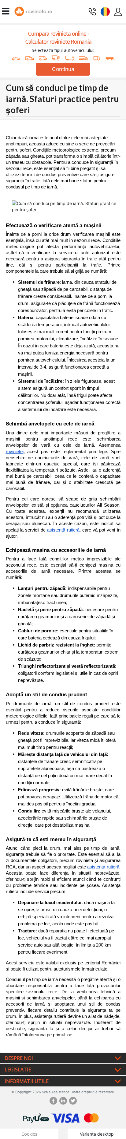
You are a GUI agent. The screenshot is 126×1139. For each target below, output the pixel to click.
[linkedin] (64, 1101)
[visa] (65, 1118)
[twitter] (73, 1101)
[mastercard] (91, 1118)
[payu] (36, 1118)
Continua (63, 69)
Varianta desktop (97, 1134)
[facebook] (54, 1101)
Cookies (29, 1134)
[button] (105, 10)
